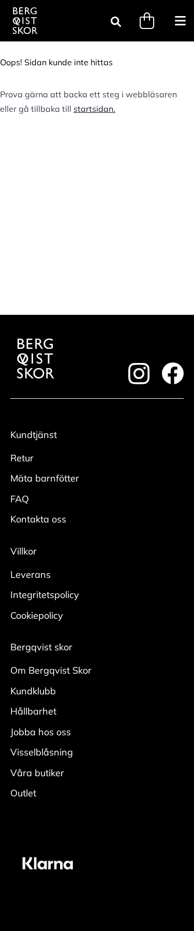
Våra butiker (37, 773)
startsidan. (94, 109)
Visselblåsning (41, 752)
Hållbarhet (33, 711)
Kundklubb (33, 691)
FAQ (19, 499)
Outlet (23, 793)
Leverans (30, 574)
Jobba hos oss (40, 732)
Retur (22, 458)
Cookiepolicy (36, 615)
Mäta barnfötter (44, 478)
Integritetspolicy (44, 595)
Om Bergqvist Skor (51, 670)
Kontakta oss (38, 519)
